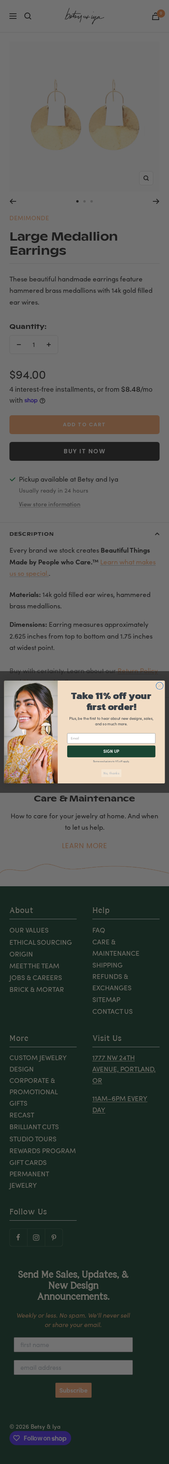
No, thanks (111, 773)
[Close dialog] (159, 685)
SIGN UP (111, 751)
